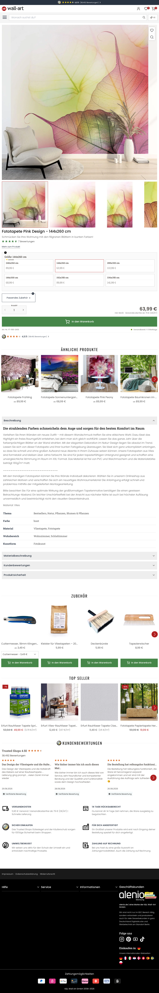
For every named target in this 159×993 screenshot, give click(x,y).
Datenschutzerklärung (27, 874)
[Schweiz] (143, 958)
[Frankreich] (125, 958)
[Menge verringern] (5, 310)
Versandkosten (21, 806)
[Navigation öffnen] (5, 17)
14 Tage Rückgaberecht (106, 806)
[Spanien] (148, 958)
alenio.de (123, 904)
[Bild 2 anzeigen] (72, 204)
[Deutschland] (121, 958)
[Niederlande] (134, 958)
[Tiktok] (142, 939)
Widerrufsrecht (47, 874)
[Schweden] (152, 958)
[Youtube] (135, 939)
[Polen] (121, 962)
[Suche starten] (144, 17)
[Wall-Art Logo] (13, 8)
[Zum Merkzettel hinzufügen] (152, 30)
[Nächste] (155, 379)
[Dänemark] (139, 958)
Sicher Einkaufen (22, 825)
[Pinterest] (128, 939)
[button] (79, 102)
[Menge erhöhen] (23, 310)
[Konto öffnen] (138, 9)
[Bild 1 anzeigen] (25, 204)
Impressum (7, 874)
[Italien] (130, 958)
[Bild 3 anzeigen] (120, 204)
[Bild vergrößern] (152, 37)
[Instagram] (121, 939)
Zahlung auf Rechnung (106, 843)
